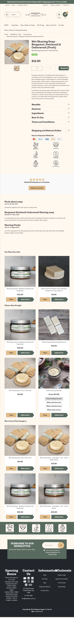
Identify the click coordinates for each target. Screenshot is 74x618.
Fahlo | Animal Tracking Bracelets (15, 30)
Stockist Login (62, 575)
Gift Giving (40, 25)
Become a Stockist (56, 5)
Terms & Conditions (51, 552)
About (13, 5)
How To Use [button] (37, 117)
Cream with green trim (54, 399)
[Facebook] (29, 578)
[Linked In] (26, 584)
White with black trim (54, 406)
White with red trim (54, 410)
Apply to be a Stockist (62, 579)
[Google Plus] (32, 578)
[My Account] (59, 16)
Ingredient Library (23, 5)
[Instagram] (29, 581)
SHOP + (6, 25)
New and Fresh (51, 25)
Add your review (37, 188)
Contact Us (66, 5)
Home (44, 575)
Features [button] (36, 109)
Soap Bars (15, 25)
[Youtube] (24, 581)
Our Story (45, 579)
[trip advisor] (30, 584)
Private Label (62, 583)
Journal (7, 5)
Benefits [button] (36, 104)
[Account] (58, 14)
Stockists (45, 5)
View (13, 299)
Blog (44, 583)
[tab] (50, 104)
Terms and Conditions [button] (43, 122)
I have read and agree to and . (52, 552)
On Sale (61, 25)
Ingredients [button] (38, 113)
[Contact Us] (24, 578)
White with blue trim (54, 402)
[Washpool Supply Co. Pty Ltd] (35, 14)
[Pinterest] (32, 581)
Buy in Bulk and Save (28, 25)
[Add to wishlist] (34, 258)
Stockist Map (61, 587)
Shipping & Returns (44, 587)
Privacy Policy (52, 554)
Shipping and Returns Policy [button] (46, 130)
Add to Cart (65, 68)
